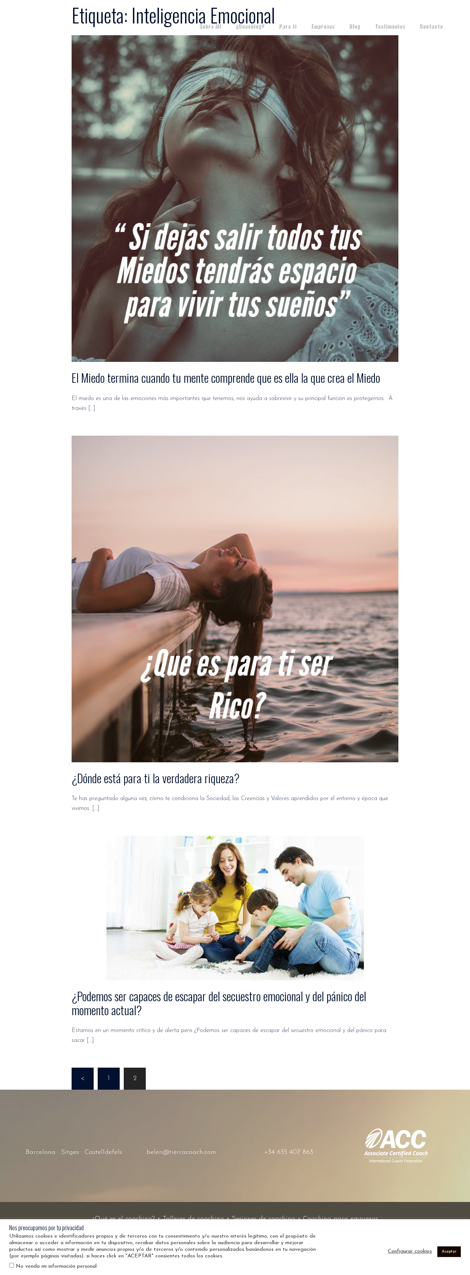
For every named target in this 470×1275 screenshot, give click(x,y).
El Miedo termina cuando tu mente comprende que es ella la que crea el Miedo (226, 377)
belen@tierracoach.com (181, 1152)
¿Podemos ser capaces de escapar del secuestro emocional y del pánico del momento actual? (219, 1002)
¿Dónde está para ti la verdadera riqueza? (155, 778)
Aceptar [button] (449, 1252)
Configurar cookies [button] (410, 1251)
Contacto (430, 25)
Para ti (287, 25)
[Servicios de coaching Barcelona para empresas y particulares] (44, 25)
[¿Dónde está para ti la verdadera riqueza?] (235, 598)
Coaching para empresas (340, 1219)
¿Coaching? (249, 25)
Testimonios (390, 25)
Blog (354, 25)
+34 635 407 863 (288, 1152)
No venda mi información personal (56, 1266)
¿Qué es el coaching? (123, 1219)
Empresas (322, 25)
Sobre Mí (210, 25)
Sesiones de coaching (263, 1219)
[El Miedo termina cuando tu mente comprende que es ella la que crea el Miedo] (235, 198)
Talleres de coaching (193, 1219)
